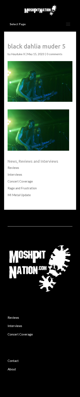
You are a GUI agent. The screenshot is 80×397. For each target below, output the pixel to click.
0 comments (54, 54)
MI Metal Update (19, 195)
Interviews (15, 174)
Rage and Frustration (22, 188)
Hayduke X (18, 54)
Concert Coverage (20, 181)
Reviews (13, 167)
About (12, 369)
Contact (13, 361)
